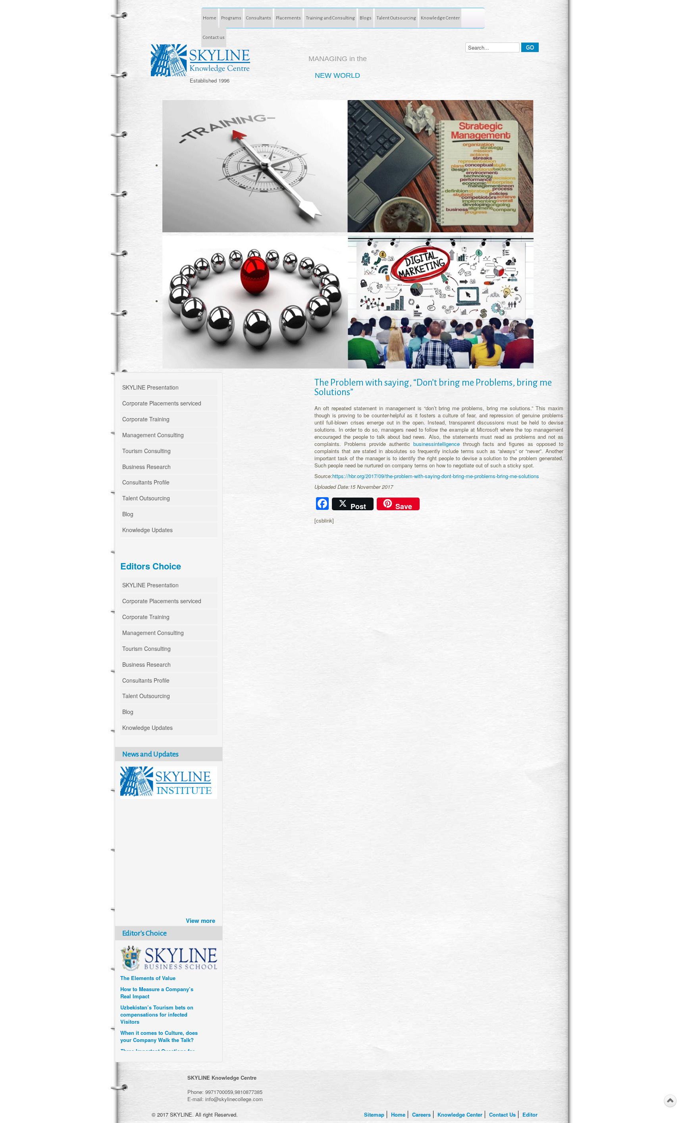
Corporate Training (146, 419)
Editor (530, 1114)
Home (209, 18)
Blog (127, 514)
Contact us (214, 37)
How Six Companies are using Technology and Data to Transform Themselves (157, 990)
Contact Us (503, 1114)
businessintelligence (438, 444)
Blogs (366, 18)
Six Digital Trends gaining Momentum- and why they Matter (152, 1016)
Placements (288, 18)
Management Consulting (153, 435)
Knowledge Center (440, 18)
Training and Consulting (330, 18)
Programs (231, 18)
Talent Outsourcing (396, 18)
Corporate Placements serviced (161, 403)
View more (200, 920)
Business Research (146, 467)
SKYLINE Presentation (150, 387)
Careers (422, 1114)
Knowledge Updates (147, 530)
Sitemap (375, 1114)
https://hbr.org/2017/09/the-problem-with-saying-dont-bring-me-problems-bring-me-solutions (435, 476)
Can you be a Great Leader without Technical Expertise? (155, 1037)
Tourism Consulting (146, 451)
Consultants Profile (146, 482)
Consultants (258, 18)
